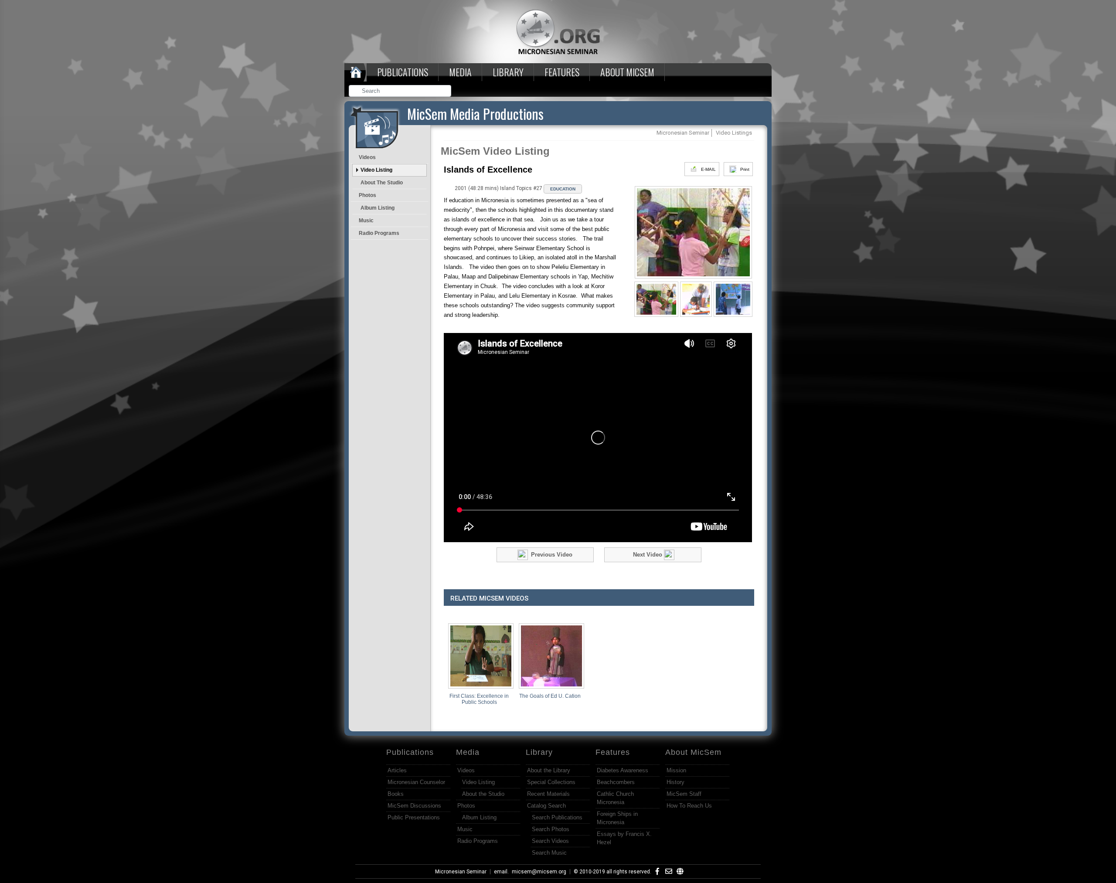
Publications (402, 72)
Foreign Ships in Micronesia (617, 818)
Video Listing (376, 170)
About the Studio (382, 183)
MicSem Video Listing (495, 151)
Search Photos (550, 829)
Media (460, 72)
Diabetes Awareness (622, 770)
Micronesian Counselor (416, 782)
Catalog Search (546, 805)
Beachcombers (616, 782)
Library (508, 72)
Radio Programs (379, 233)
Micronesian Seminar (461, 871)
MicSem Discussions (414, 805)
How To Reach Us (689, 805)
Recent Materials (548, 794)
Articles (397, 770)
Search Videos (550, 841)
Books (396, 794)
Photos (367, 195)
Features (561, 72)
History (675, 782)
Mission (676, 770)
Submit (445, 92)
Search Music (549, 852)
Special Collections (551, 782)
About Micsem (627, 72)
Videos (367, 157)
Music (366, 220)
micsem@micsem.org (539, 871)
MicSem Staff (684, 794)
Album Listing (378, 208)
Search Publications (557, 817)
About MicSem (693, 752)
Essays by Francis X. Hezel (624, 838)
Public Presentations (414, 817)
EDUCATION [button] (562, 189)
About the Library (548, 770)
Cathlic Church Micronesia (615, 798)
